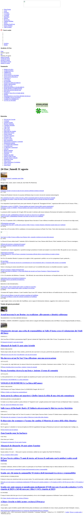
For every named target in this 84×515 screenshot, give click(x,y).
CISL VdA (7, 128)
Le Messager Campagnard (11, 147)
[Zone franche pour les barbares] (9, 429)
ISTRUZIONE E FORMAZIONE (13, 88)
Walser (5, 22)
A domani (6, 121)
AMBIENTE (7, 72)
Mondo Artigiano (8, 150)
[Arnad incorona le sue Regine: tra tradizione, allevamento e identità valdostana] (4, 311)
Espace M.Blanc (8, 25)
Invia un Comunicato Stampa (25, 510)
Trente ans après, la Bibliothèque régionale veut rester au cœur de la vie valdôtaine (22, 216)
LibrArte (6, 149)
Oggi (2, 51)
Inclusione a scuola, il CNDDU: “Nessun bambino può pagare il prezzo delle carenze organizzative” (27, 207)
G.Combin (6, 14)
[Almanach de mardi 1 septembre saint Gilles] (4, 177)
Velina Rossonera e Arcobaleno (12, 162)
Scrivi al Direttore (43, 510)
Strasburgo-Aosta (8, 159)
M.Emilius (6, 17)
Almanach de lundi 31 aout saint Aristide (18, 345)
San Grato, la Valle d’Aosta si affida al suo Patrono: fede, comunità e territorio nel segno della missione (27, 237)
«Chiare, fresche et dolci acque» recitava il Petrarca (23, 502)
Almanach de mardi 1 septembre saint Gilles (12, 178)
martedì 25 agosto (5, 63)
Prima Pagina (7, 9)
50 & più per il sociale (9, 119)
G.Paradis (6, 15)
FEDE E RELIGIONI (10, 84)
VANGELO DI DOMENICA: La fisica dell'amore (21, 383)
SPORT (6, 94)
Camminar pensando (9, 125)
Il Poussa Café (7, 137)
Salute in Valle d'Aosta (10, 156)
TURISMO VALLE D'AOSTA (12, 97)
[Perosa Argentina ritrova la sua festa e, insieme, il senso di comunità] (19, 367)
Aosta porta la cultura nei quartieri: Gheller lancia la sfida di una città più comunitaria (37, 396)
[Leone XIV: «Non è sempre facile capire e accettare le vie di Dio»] (18, 286)
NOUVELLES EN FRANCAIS (12, 90)
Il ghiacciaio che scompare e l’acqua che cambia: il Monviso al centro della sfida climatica (38, 421)
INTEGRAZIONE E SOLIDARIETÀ (14, 87)
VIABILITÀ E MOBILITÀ (11, 99)
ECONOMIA (7, 81)
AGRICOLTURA (9, 71)
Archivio (6, 43)
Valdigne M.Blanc (8, 21)
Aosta (5, 11)
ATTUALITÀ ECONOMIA (11, 75)
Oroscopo (6, 153)
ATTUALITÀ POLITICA (11, 77)
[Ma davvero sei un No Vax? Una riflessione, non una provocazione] (19, 354)
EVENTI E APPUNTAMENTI (12, 82)
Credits (67, 512)
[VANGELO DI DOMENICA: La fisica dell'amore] (14, 379)
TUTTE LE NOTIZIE (10, 100)
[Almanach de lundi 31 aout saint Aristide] (12, 342)
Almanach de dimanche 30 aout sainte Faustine (20, 446)
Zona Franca (7, 165)
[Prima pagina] (1, 30)
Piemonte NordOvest (9, 24)
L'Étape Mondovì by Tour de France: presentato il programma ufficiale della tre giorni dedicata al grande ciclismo (30, 254)
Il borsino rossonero (9, 135)
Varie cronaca (7, 160)
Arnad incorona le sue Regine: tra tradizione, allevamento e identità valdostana (34, 314)
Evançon (6, 12)
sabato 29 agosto (5, 57)
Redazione (15, 510)
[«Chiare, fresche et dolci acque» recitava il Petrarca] (14, 498)
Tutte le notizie (8, 27)
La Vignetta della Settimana (11, 144)
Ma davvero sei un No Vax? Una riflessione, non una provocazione (28, 358)
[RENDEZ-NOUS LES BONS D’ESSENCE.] (13, 278)
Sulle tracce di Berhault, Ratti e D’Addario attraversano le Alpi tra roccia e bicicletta (37, 408)
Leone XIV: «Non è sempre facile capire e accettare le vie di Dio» (18, 288)
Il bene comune (8, 134)
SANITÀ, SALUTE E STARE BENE (14, 93)
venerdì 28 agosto (5, 58)
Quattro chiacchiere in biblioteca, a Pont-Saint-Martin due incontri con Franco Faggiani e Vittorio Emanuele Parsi (30, 271)
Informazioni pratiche (9, 143)
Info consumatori (8, 140)
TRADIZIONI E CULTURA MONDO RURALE (17, 96)
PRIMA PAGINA (8, 69)
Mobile (6, 45)
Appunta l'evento (8, 122)
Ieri (1, 54)
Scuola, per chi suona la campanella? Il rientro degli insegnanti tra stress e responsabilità (38, 473)
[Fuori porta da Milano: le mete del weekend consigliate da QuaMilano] (19, 295)
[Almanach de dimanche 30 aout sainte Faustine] (13, 442)
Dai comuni (7, 129)
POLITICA (7, 91)
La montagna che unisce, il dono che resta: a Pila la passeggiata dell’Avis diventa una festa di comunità (27, 199)
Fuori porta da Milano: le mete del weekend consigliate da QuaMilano (19, 296)
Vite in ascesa (7, 163)
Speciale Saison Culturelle (10, 157)
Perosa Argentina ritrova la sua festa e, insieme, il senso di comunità (29, 370)
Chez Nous (7, 127)
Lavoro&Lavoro (8, 146)
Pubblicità (36, 510)
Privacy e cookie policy (76, 512)
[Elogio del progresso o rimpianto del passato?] (13, 244)
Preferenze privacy (6, 513)
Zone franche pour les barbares (14, 433)
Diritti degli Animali (9, 132)
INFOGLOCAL (8, 85)
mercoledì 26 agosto (6, 61)
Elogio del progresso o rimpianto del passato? (12, 245)
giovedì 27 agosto (5, 60)
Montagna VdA (8, 152)
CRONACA (7, 78)
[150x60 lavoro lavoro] (42, 107)
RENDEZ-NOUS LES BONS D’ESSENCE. (13, 279)
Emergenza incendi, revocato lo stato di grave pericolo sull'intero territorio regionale (22, 190)
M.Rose (6, 18)
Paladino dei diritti (8, 155)
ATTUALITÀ (7, 74)
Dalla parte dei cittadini (10, 131)
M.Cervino (7, 19)
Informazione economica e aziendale (13, 141)
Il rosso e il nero (8, 138)
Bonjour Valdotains (9, 124)
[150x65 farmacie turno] (42, 113)
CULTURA (7, 80)
